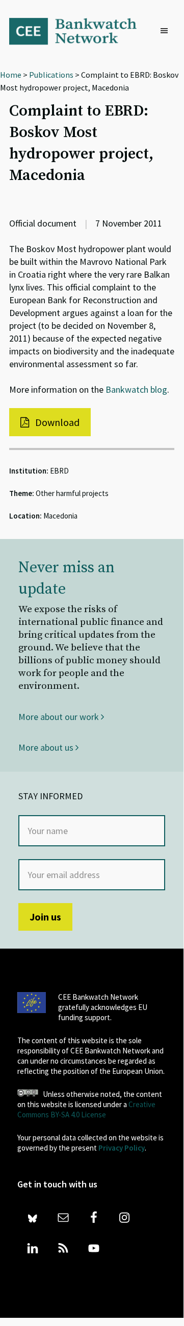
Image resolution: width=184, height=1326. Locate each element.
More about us (46, 747)
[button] (166, 31)
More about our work (59, 717)
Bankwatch (79, 30)
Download (56, 422)
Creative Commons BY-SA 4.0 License (86, 1109)
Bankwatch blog (136, 389)
